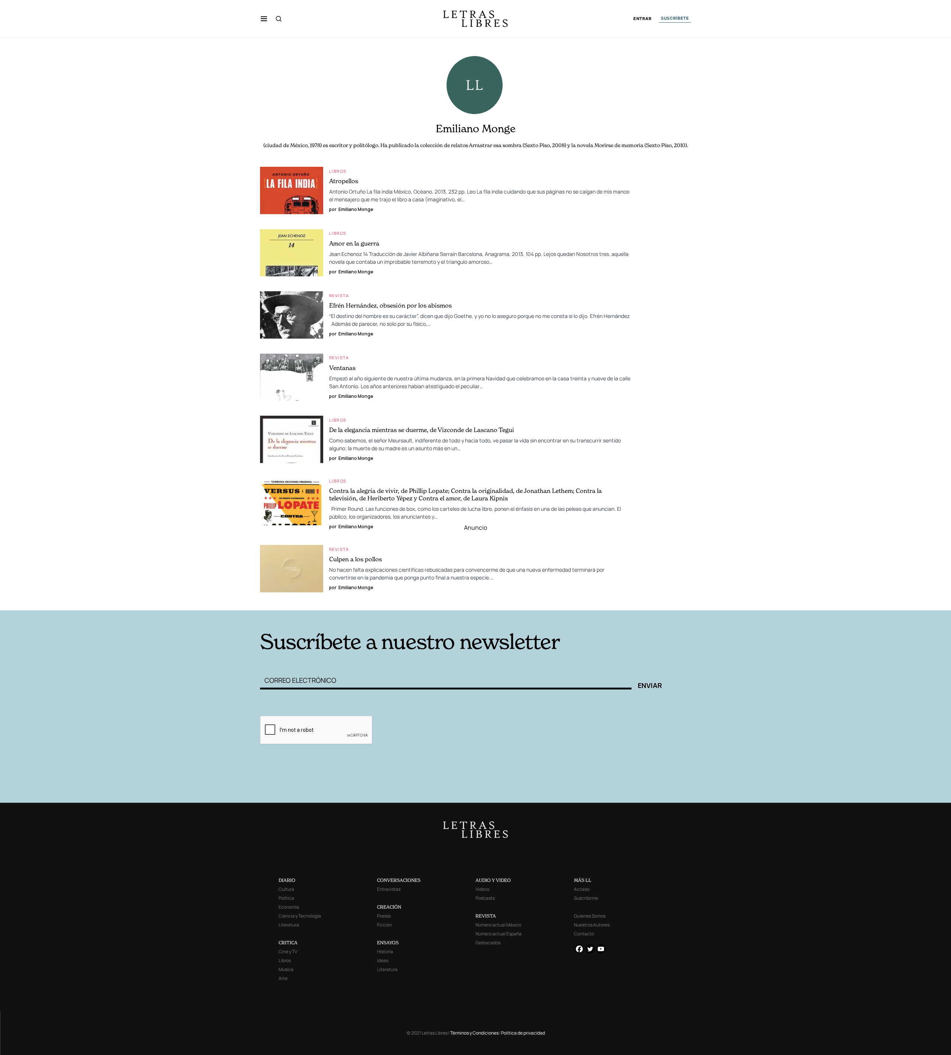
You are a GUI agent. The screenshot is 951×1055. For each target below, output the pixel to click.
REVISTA (486, 916)
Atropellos (343, 181)
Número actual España (499, 934)
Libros (337, 171)
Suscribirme (586, 898)
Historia (385, 951)
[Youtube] (601, 949)
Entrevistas (388, 889)
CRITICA (288, 942)
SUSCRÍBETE (675, 18)
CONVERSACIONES (399, 880)
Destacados (488, 942)
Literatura (289, 925)
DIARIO (287, 880)
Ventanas (342, 367)
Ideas (382, 960)
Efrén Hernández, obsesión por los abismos (390, 305)
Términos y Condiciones (474, 1033)
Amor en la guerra (354, 243)
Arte (283, 978)
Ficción (384, 925)
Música (286, 969)
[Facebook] (579, 949)
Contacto (584, 934)
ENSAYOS (388, 942)
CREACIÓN (389, 907)
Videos (482, 889)
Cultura (286, 889)
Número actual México (498, 925)
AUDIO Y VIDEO (493, 880)
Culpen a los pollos (355, 559)
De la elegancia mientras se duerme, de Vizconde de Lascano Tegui (421, 430)
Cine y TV (288, 951)
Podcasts (485, 898)
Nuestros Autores (592, 925)
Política (286, 898)
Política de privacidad (523, 1033)
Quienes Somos (590, 916)
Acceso (582, 889)
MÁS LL (582, 880)
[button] (264, 18)
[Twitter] (590, 949)
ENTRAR (642, 19)
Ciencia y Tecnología (300, 916)
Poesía (384, 916)
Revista (339, 295)
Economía (289, 907)
